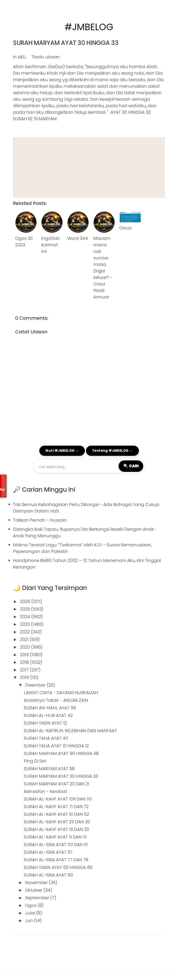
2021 (25, 639)
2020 (25, 647)
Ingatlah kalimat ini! (50, 244)
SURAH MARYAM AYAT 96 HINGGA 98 (61, 753)
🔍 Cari (130, 465)
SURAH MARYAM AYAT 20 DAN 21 (56, 784)
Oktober (34, 890)
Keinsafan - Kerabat (45, 791)
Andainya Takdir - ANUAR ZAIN (56, 700)
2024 (25, 617)
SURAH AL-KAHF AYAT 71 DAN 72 (56, 807)
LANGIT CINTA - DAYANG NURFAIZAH (61, 693)
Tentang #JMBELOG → (112, 450)
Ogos (31, 905)
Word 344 (77, 238)
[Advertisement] (89, 167)
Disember (36, 685)
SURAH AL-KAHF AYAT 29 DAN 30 (57, 822)
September (37, 898)
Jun (29, 921)
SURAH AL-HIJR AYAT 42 (48, 715)
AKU (22, 57)
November (37, 883)
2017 (25, 670)
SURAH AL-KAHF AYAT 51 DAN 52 (56, 814)
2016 (25, 677)
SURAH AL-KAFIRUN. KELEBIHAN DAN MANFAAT (70, 731)
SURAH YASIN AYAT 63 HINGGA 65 (58, 867)
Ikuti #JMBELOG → (62, 450)
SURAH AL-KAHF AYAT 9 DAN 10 (55, 837)
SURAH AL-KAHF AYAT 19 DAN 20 (56, 829)
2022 (25, 632)
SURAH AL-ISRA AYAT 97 (48, 852)
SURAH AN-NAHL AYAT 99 (50, 708)
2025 (25, 609)
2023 (25, 624)
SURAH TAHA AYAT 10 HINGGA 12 (56, 746)
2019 (25, 655)
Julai (30, 913)
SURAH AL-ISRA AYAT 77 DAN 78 (56, 860)
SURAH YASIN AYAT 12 (45, 723)
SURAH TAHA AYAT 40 (46, 738)
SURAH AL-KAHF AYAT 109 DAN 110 (58, 799)
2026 (25, 601)
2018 (25, 662)
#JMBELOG (89, 27)
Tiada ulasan (45, 57)
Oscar (125, 228)
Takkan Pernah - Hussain (40, 520)
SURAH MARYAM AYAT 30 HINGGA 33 (66, 43)
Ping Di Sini (35, 761)
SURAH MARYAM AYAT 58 (49, 769)
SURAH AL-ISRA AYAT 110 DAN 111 (56, 845)
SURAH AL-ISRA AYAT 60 (48, 875)
